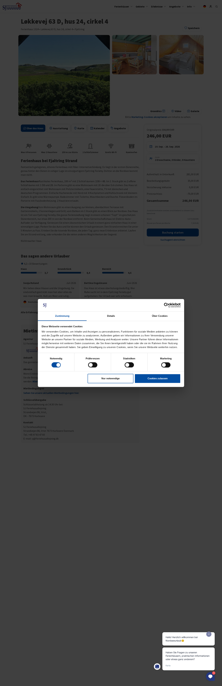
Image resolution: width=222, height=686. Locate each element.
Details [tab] (111, 315)
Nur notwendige (110, 378)
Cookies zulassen (158, 378)
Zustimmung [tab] (62, 315)
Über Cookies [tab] (160, 315)
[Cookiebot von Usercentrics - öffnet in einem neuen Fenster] (166, 305)
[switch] (92, 365)
